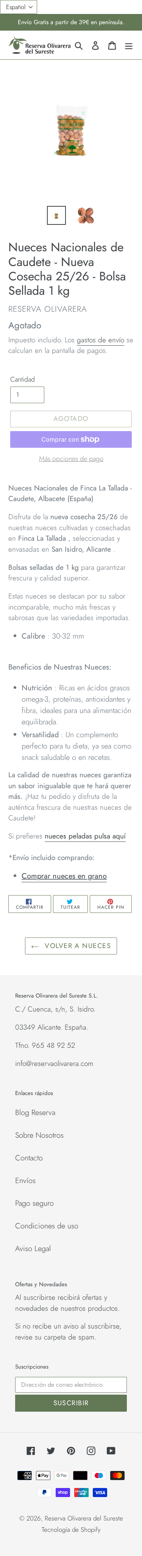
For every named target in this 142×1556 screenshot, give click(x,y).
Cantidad (22, 379)
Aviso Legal (33, 1248)
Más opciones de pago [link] (71, 459)
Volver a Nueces (76, 946)
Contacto (29, 1157)
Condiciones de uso (46, 1225)
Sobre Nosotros (39, 1135)
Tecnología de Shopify (71, 1529)
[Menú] (128, 45)
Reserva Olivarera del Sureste (84, 1518)
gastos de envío (100, 340)
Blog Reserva (35, 1112)
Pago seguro (34, 1203)
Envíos (25, 1180)
